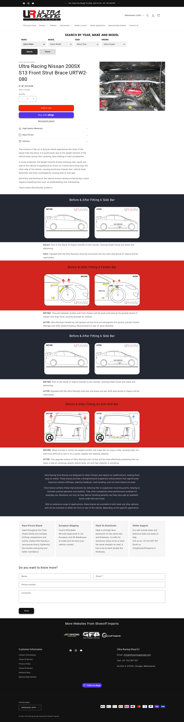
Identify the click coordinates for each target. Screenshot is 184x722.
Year (77, 40)
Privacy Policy (25, 664)
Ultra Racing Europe (32, 716)
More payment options (46, 121)
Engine (105, 40)
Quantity (22, 94)
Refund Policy (24, 673)
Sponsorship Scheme (27, 677)
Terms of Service (26, 659)
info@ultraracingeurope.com (137, 655)
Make (24, 40)
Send (26, 611)
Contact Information (27, 655)
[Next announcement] (118, 3)
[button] (43, 25)
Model (51, 40)
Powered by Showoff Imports (49, 716)
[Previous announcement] (65, 3)
